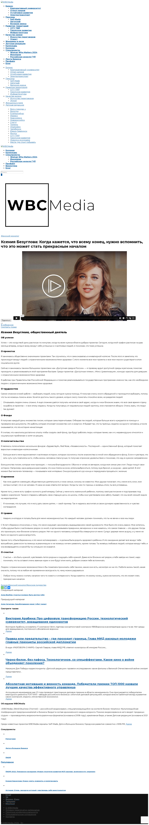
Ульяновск (15, 127)
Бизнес (9, 6)
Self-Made (15, 19)
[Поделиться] (2, 323)
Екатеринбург (17, 113)
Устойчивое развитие (21, 13)
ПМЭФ (8, 757)
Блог (8, 63)
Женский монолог (10, 236)
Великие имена (18, 24)
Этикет (14, 39)
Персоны (10, 17)
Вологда (14, 111)
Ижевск (14, 116)
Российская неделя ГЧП (23, 57)
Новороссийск (17, 120)
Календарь (11, 46)
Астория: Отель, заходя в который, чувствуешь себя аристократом (36, 790)
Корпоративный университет (25, 8)
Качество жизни (14, 35)
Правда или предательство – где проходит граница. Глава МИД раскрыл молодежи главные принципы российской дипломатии (71, 640)
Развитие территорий (17, 26)
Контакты (10, 817)
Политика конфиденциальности (22, 812)
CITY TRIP (15, 28)
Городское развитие (21, 30)
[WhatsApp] (2, 587)
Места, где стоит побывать (23, 142)
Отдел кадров (17, 10)
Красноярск (16, 118)
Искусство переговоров (22, 37)
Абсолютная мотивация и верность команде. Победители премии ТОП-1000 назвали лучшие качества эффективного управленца (72, 685)
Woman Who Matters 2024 (23, 52)
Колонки (10, 48)
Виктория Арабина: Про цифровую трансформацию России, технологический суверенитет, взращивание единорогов (67, 620)
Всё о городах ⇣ (18, 109)
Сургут (13, 122)
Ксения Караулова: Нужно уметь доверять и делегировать (32, 781)
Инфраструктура (19, 32)
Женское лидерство (36, 585)
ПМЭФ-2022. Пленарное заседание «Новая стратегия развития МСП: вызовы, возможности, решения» (50, 771)
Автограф (15, 21)
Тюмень (14, 125)
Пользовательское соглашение (21, 814)
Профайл (10, 61)
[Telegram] (5, 587)
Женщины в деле (15, 41)
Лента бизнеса (13, 59)
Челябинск (15, 129)
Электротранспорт (20, 15)
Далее (9, 631)
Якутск (13, 133)
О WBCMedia (12, 808)
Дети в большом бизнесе (17, 748)
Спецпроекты (13, 50)
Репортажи (11, 739)
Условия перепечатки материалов (22, 810)
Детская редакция (15, 44)
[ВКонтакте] (8, 587)
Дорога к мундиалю (20, 140)
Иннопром (15, 55)
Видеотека (11, 166)
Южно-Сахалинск (18, 131)
